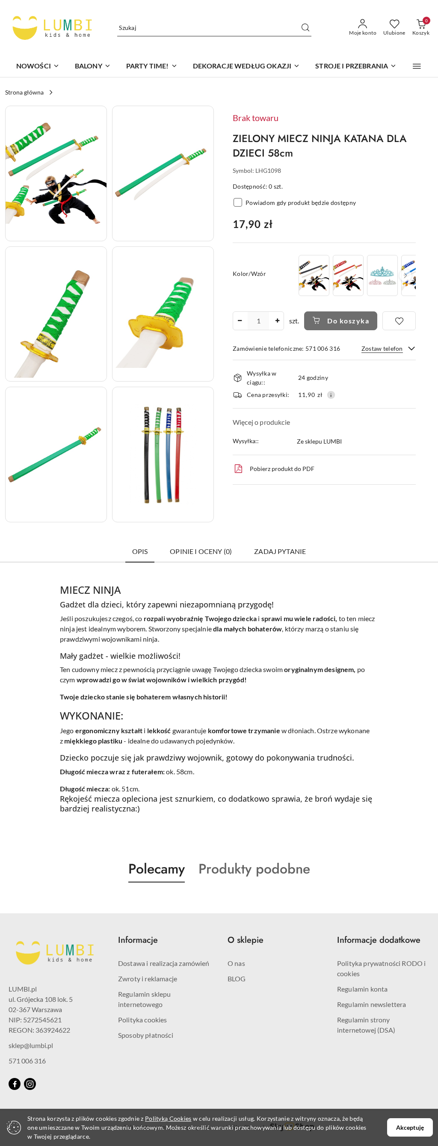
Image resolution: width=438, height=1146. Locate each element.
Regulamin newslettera (371, 1004)
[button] (416, 66)
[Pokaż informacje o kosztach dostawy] (331, 395)
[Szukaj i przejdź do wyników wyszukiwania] (305, 27)
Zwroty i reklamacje (147, 978)
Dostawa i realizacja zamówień (164, 963)
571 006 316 (27, 1061)
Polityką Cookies (168, 1118)
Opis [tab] (140, 551)
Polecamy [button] (156, 869)
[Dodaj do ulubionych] (399, 320)
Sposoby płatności (145, 1035)
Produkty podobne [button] (254, 869)
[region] (356, 275)
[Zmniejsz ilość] (239, 321)
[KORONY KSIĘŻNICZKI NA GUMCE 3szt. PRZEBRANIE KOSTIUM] (382, 275)
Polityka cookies (142, 1020)
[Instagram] (30, 1084)
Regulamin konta (362, 989)
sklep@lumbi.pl (31, 1045)
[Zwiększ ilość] (277, 321)
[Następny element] (405, 275)
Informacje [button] (138, 940)
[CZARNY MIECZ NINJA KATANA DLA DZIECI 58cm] (314, 275)
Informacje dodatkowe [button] (378, 940)
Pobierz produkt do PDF (282, 468)
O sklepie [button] (245, 940)
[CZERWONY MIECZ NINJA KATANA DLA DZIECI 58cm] (348, 275)
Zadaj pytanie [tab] (280, 551)
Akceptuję (410, 1127)
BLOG (237, 978)
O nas (236, 963)
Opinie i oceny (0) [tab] (201, 551)
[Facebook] (15, 1084)
